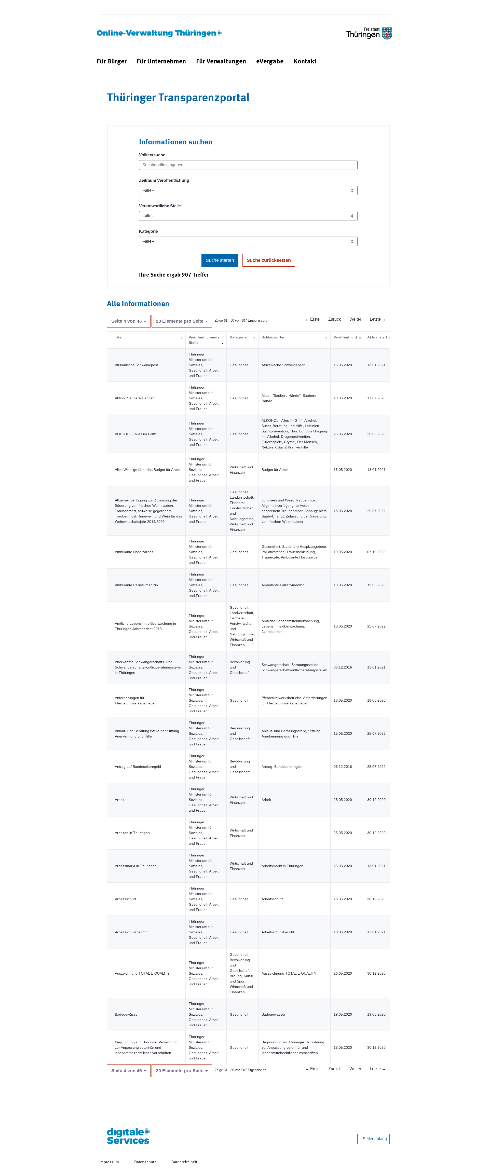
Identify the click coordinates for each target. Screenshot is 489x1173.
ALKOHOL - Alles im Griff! (135, 434)
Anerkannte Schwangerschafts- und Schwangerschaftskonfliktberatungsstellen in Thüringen (148, 667)
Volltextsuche (152, 155)
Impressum (109, 1162)
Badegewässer (127, 1014)
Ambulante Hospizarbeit (134, 552)
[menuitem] (112, 62)
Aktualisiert (377, 337)
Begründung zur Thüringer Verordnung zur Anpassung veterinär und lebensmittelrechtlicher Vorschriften (146, 1047)
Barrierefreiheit (184, 1162)
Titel (119, 337)
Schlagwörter (273, 337)
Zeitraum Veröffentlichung (164, 180)
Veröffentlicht (345, 337)
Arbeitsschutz (126, 899)
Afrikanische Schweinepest (136, 365)
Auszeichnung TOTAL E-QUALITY (142, 973)
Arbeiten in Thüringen (132, 833)
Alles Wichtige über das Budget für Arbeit (148, 470)
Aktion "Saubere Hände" (134, 398)
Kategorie (148, 231)
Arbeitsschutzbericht (131, 932)
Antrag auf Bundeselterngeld (138, 767)
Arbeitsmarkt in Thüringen (136, 866)
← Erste (312, 319)
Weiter (355, 319)
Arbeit (119, 800)
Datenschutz (145, 1162)
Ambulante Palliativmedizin (136, 585)
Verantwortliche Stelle (160, 206)
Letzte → (378, 319)
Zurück (334, 319)
